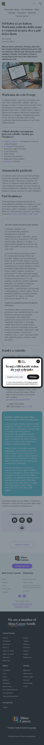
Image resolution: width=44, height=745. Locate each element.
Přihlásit (33, 377)
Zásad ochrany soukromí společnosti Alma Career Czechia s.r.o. (22, 383)
